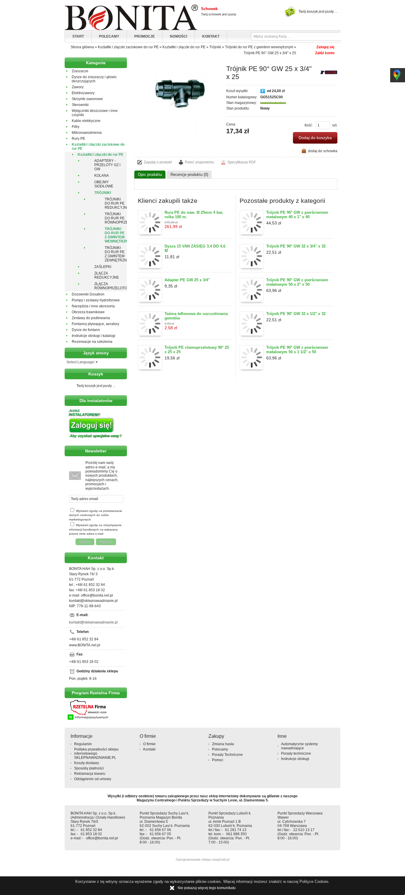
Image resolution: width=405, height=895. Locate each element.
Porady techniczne (296, 753)
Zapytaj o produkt (158, 162)
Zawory (78, 87)
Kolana (101, 175)
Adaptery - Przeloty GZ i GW (107, 165)
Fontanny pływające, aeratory (95, 324)
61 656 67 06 (160, 830)
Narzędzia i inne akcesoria (93, 306)
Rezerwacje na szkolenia (92, 342)
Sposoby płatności (89, 768)
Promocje (144, 36)
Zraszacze (80, 71)
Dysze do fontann (86, 330)
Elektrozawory (83, 93)
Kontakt (210, 36)
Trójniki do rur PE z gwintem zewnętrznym (116, 254)
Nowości (178, 36)
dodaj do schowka (322, 151)
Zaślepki (102, 267)
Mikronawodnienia (87, 133)
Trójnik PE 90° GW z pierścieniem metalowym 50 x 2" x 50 (297, 282)
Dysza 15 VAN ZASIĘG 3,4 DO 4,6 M (195, 248)
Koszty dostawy (86, 763)
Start (78, 36)
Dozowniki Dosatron (88, 294)
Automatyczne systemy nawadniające (299, 746)
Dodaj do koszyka (315, 137)
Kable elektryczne (86, 121)
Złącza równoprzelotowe (110, 286)
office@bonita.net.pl (102, 838)
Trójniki (102, 193)
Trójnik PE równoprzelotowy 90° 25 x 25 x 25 (197, 349)
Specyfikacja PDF (241, 162)
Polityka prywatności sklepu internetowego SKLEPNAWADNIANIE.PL (96, 753)
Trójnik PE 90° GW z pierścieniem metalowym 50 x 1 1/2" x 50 (297, 349)
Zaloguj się (325, 47)
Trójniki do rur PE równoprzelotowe (116, 218)
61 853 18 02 (91, 834)
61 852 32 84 (91, 830)
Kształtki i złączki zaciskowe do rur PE (98, 146)
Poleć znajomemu (199, 162)
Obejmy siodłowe (103, 184)
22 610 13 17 (304, 830)
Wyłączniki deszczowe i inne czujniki (95, 113)
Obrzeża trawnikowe (88, 312)
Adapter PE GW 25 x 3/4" (187, 280)
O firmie (149, 744)
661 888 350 (236, 834)
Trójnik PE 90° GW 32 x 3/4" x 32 (296, 246)
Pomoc (217, 760)
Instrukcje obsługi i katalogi (93, 336)
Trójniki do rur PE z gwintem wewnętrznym (116, 235)
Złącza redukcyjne (106, 275)
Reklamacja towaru (89, 774)
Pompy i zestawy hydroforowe (96, 300)
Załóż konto (324, 53)
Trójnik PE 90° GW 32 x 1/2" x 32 (296, 313)
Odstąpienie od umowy (92, 779)
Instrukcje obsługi (295, 759)
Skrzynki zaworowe (87, 99)
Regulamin (83, 744)
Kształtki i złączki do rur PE (100, 154)
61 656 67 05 (160, 834)
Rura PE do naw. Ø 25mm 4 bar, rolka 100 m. (194, 214)
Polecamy (109, 36)
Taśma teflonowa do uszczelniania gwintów (196, 315)
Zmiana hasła (223, 744)
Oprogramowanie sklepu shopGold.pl (202, 859)
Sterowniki (80, 105)
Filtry (75, 127)
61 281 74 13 (235, 830)
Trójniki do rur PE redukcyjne (116, 203)
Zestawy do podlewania (91, 318)
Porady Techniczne (227, 755)
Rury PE (78, 138)
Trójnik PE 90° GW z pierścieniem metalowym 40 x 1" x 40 (297, 214)
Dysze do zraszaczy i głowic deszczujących (94, 79)
